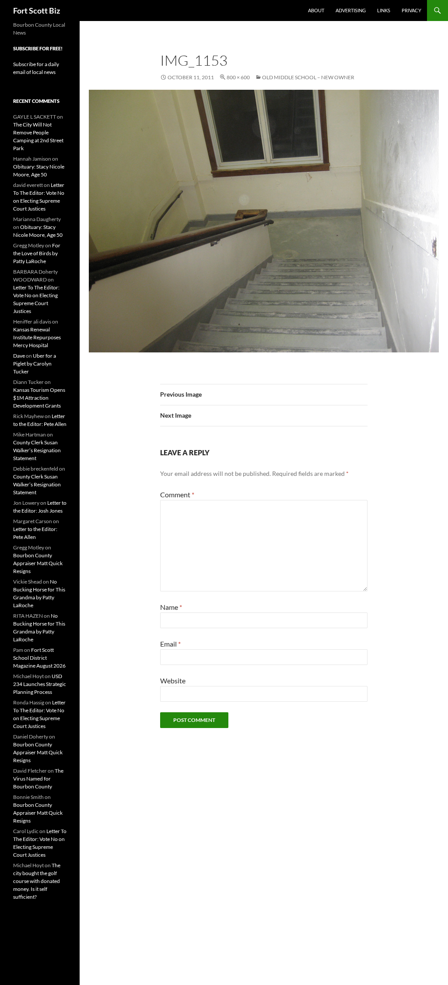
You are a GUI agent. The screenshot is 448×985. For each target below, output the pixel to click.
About (316, 10)
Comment (177, 494)
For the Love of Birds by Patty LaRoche (36, 253)
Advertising (351, 10)
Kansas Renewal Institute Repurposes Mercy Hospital (37, 337)
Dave (19, 355)
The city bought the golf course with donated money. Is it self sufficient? (36, 881)
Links (383, 10)
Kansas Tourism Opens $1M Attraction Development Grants (39, 398)
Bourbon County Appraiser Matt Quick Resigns (38, 563)
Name (171, 607)
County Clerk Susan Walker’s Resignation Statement (37, 450)
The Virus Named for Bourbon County (38, 778)
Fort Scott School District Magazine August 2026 (39, 658)
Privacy (411, 10)
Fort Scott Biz (36, 10)
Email (170, 644)
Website (173, 680)
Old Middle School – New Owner (308, 77)
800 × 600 (238, 77)
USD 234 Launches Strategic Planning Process (39, 684)
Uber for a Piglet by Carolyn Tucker (34, 363)
